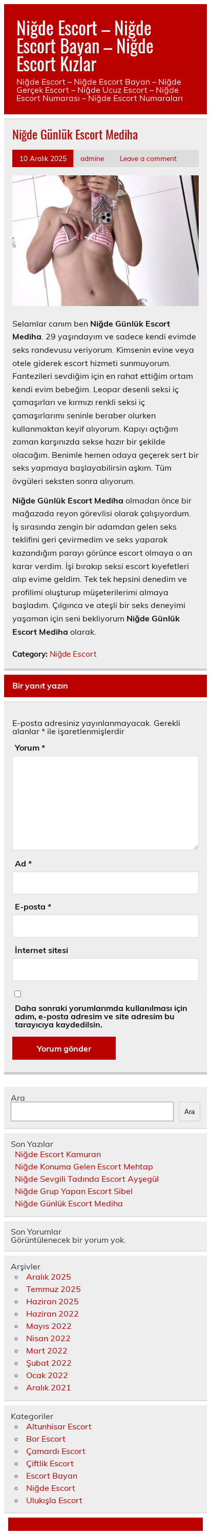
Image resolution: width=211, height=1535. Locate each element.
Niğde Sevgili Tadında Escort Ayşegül (87, 1179)
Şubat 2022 (49, 1363)
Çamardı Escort (56, 1451)
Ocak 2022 (47, 1375)
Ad (23, 863)
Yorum (30, 747)
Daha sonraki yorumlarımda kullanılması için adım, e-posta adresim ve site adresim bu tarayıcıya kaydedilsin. (101, 1016)
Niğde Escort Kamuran (58, 1154)
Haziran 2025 (52, 1301)
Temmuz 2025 (53, 1289)
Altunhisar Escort (59, 1426)
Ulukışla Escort (54, 1500)
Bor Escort (46, 1438)
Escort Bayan (51, 1475)
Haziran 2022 (52, 1313)
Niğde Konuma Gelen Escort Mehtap (84, 1166)
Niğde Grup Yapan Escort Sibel (74, 1191)
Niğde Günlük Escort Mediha (69, 1203)
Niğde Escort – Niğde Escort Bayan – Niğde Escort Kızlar (85, 45)
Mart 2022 (47, 1350)
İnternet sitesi (41, 950)
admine (92, 158)
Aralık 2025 (48, 1276)
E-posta (33, 906)
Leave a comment (148, 158)
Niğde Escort (73, 654)
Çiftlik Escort (50, 1463)
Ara (18, 1098)
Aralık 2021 (48, 1387)
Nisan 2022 (48, 1338)
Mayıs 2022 (49, 1326)
